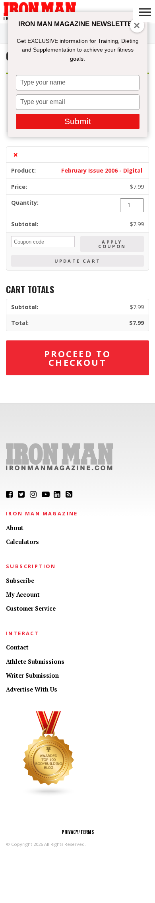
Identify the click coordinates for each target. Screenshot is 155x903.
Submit (77, 121)
